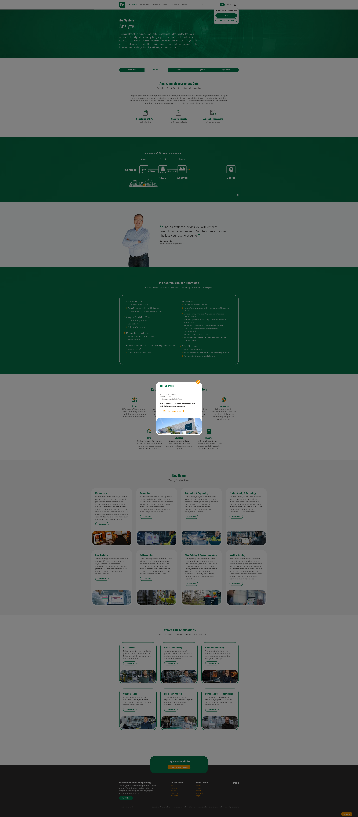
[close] (198, 382)
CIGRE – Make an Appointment (172, 411)
